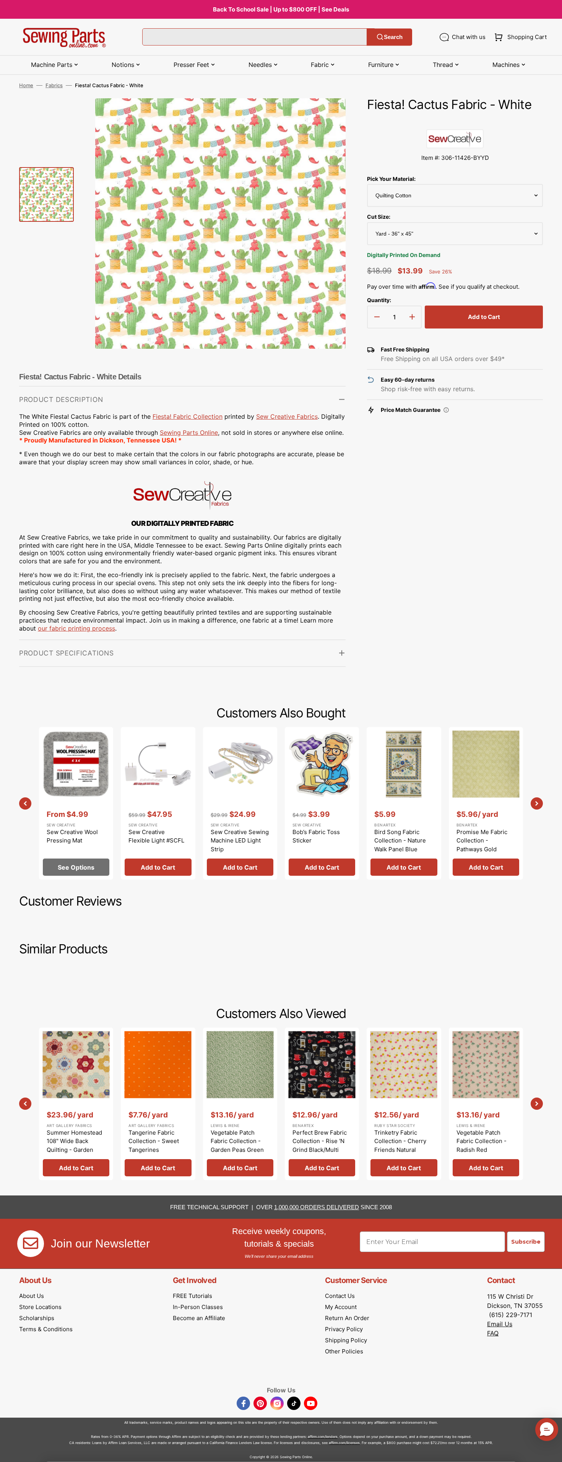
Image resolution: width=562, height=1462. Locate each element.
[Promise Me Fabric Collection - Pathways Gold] (486, 803)
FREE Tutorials (192, 1295)
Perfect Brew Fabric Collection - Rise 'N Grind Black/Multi (319, 1141)
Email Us (499, 1324)
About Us (31, 1295)
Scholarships (36, 1318)
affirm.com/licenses (344, 1443)
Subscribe (526, 1241)
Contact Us (340, 1295)
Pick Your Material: (391, 179)
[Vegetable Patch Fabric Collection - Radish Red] (486, 1104)
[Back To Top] (550, 1450)
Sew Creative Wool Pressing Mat (72, 836)
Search (393, 37)
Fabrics (54, 85)
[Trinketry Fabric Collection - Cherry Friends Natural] (404, 1104)
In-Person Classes (198, 1307)
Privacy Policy (344, 1329)
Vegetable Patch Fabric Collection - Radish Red (481, 1141)
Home (26, 85)
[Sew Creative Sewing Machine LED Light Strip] (240, 803)
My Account (341, 1307)
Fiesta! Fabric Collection (188, 416)
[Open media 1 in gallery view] (328, 115)
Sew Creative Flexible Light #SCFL (156, 836)
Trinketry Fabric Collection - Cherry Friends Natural (400, 1141)
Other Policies (344, 1351)
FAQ (493, 1333)
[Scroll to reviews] (455, 121)
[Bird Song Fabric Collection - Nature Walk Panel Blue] (404, 803)
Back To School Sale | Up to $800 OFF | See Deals (281, 9)
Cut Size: (378, 216)
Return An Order (347, 1318)
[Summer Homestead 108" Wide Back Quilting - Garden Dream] (76, 1104)
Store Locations (40, 1307)
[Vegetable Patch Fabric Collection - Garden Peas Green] (240, 1104)
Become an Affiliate (199, 1318)
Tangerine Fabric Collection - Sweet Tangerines (153, 1141)
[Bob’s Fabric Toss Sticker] (322, 803)
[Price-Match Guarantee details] (446, 410)
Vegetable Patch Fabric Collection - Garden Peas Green (237, 1141)
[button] (519, 37)
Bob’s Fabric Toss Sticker (316, 836)
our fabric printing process (76, 628)
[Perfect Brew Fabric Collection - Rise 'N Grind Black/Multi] (322, 1104)
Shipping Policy (346, 1340)
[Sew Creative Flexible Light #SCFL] (158, 803)
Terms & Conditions (46, 1329)
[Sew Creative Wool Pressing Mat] (76, 803)
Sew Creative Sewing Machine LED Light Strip (240, 840)
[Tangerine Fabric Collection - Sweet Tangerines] (158, 1104)
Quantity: (379, 300)
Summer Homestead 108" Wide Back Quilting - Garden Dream (74, 1145)
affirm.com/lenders (323, 1436)
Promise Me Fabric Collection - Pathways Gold (481, 840)
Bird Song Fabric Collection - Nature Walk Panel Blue (400, 840)
